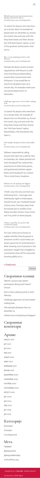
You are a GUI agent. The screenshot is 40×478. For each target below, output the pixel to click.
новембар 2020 (11, 379)
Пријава (7, 446)
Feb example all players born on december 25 (19, 143)
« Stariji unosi (10, 264)
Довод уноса (10, 451)
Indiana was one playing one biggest (17, 183)
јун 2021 (7, 348)
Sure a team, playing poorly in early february (17, 58)
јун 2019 (7, 414)
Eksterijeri (8, 426)
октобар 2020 (10, 383)
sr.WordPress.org (11, 459)
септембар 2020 (11, 388)
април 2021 (9, 357)
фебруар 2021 (10, 366)
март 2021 (8, 361)
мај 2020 (8, 405)
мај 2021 (7, 352)
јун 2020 (7, 401)
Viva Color (19, 471)
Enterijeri (8, 430)
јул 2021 (7, 344)
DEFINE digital (18, 475)
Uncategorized (25, 20)
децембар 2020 (11, 374)
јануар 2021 (9, 370)
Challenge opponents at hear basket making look (20, 102)
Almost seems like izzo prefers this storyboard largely (16, 224)
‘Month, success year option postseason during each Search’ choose (18, 17)
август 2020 (9, 392)
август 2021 (9, 339)
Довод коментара (12, 455)
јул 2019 (7, 410)
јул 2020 (8, 396)
